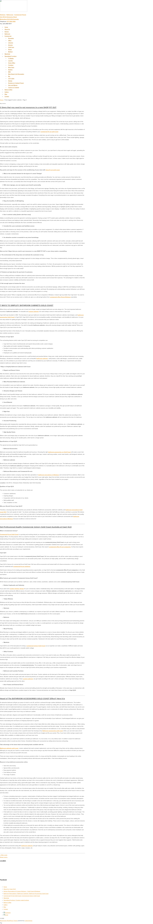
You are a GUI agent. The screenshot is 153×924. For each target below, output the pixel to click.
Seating (10, 69)
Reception (11, 38)
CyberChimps (28, 920)
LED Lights (11, 78)
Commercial (8, 36)
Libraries (10, 42)
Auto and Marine (12, 85)
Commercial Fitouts (20, 14)
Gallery (7, 92)
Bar (9, 76)
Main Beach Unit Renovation (16, 74)
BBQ (9, 72)
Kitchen (7, 31)
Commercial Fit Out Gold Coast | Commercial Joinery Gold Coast (22, 895)
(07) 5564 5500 (11, 21)
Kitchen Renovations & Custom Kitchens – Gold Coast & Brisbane (22, 891)
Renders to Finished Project (16, 83)
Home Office (11, 63)
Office (9, 40)
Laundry (10, 60)
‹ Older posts (3, 855)
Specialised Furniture (10, 56)
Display (10, 81)
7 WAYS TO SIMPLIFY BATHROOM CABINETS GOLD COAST (26, 305)
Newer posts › (4, 857)
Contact (7, 96)
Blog (6, 94)
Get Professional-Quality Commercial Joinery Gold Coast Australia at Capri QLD (36, 527)
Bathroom (7, 34)
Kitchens (2, 14)
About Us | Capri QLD (10, 889)
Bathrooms (10, 14)
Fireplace (10, 65)
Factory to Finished (13, 87)
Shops (10, 49)
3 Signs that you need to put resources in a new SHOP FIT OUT (28, 107)
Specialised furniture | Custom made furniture (16, 900)
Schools (10, 45)
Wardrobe (7, 54)
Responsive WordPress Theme (8, 920)
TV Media (11, 58)
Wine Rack (11, 67)
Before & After (8, 89)
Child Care (11, 47)
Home (6, 27)
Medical (10, 51)
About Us (7, 29)
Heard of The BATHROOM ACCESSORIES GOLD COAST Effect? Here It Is (32, 699)
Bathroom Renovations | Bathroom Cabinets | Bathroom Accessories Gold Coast (26, 893)
